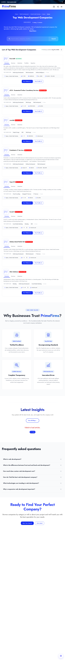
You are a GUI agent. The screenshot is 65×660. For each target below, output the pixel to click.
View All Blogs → (32, 420)
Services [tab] (13, 63)
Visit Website (26, 81)
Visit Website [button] (26, 111)
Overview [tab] (7, 63)
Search (54, 39)
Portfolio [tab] (26, 63)
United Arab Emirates (35, 14)
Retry (33, 432)
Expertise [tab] (33, 63)
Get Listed (39, 523)
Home (16, 14)
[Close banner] (62, 2)
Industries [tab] (19, 63)
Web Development (24, 14)
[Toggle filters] (61, 49)
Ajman (43, 14)
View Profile (38, 81)
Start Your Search (27, 523)
